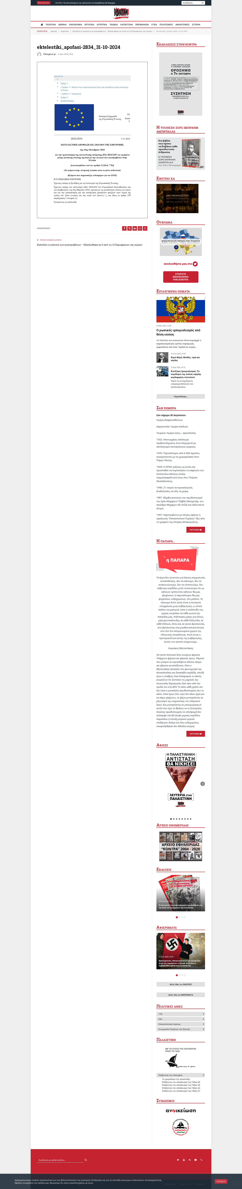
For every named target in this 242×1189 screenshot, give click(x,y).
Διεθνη (62, 24)
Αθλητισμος (182, 24)
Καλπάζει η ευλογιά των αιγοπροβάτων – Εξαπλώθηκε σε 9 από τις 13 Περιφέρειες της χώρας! (89, 244)
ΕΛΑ (160, 1019)
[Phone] (201, 1160)
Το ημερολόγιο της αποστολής (176, 1079)
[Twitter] (178, 1160)
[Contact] (195, 1160)
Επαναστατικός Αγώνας (170, 1024)
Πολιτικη (51, 24)
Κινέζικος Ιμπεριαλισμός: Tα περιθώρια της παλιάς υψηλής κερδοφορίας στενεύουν (186, 379)
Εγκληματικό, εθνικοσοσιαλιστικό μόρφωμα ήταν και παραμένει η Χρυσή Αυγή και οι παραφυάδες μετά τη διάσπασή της (179, 963)
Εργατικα (89, 24)
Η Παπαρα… (165, 541)
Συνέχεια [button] (221, 1181)
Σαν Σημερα (166, 408)
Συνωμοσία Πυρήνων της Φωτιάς (174, 1029)
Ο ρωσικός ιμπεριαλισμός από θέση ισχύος (178, 332)
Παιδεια (114, 24)
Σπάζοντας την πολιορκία (170, 1075)
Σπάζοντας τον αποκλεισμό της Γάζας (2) (181, 1088)
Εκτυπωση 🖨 (196, 530)
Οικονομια (75, 24)
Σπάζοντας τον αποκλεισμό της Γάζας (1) (181, 1090)
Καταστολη (126, 24)
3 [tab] (182, 917)
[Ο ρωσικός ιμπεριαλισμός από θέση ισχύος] (180, 310)
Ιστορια (196, 24)
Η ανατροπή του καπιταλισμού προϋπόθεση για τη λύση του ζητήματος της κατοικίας (180, 906)
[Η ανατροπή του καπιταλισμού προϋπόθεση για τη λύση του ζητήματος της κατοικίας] (180, 893)
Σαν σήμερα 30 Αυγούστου (171, 415)
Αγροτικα (102, 24)
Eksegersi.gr (49, 54)
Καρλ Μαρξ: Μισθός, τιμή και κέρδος (185, 359)
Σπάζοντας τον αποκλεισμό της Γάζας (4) (181, 1082)
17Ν (160, 1014)
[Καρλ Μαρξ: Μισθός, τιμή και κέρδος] (162, 357)
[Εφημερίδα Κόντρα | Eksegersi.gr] (121, 13)
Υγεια (154, 24)
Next (202, 784)
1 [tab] (176, 917)
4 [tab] (184, 917)
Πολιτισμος (166, 24)
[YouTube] (184, 1160)
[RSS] (189, 1160)
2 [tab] (179, 917)
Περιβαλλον (142, 24)
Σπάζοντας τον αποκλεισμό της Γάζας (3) (181, 1085)
